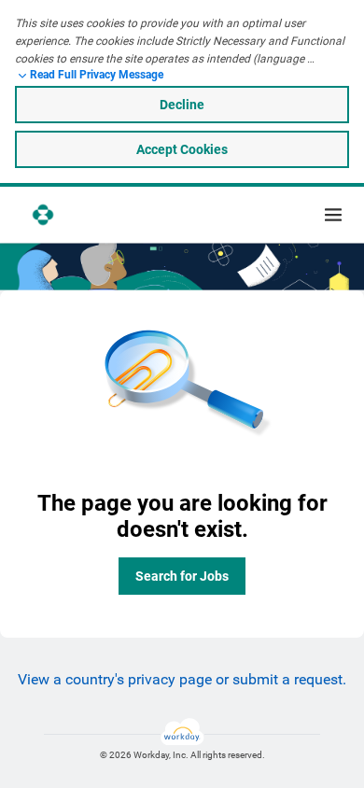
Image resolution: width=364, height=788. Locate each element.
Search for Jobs (182, 576)
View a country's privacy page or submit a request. (182, 679)
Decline (182, 104)
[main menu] (333, 215)
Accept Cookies (182, 149)
